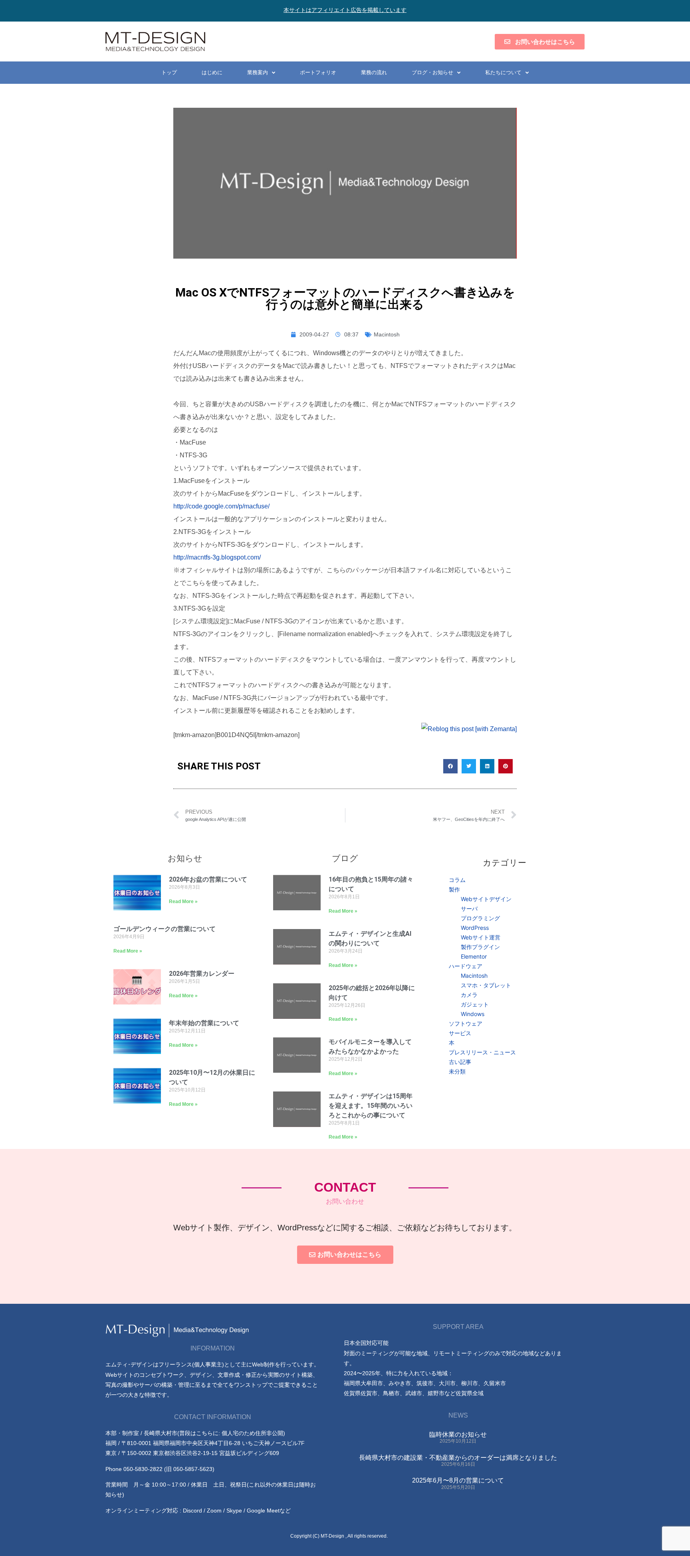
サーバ (469, 908)
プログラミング (480, 918)
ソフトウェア (465, 1023)
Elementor (474, 956)
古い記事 (460, 1061)
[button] (450, 766)
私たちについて (503, 72)
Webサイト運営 (480, 937)
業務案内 (257, 72)
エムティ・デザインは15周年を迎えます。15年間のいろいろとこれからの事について (370, 1105)
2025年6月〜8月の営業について (458, 1480)
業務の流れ (374, 72)
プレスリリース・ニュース (482, 1052)
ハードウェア (465, 966)
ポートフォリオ (318, 72)
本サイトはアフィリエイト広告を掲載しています (345, 10)
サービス (460, 1033)
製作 (454, 889)
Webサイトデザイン (486, 899)
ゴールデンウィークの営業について (164, 929)
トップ (169, 72)
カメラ (469, 994)
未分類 (457, 1071)
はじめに (212, 72)
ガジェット (475, 1004)
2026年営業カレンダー (201, 973)
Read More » (183, 901)
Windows (472, 1013)
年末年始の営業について (204, 1023)
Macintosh (387, 334)
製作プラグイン (480, 946)
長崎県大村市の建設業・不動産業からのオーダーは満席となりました (458, 1457)
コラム (457, 879)
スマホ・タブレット (486, 985)
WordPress (475, 927)
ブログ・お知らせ (432, 72)
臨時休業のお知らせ (458, 1434)
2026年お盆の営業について (208, 879)
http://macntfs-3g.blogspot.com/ (217, 557)
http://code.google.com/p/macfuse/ (221, 506)
